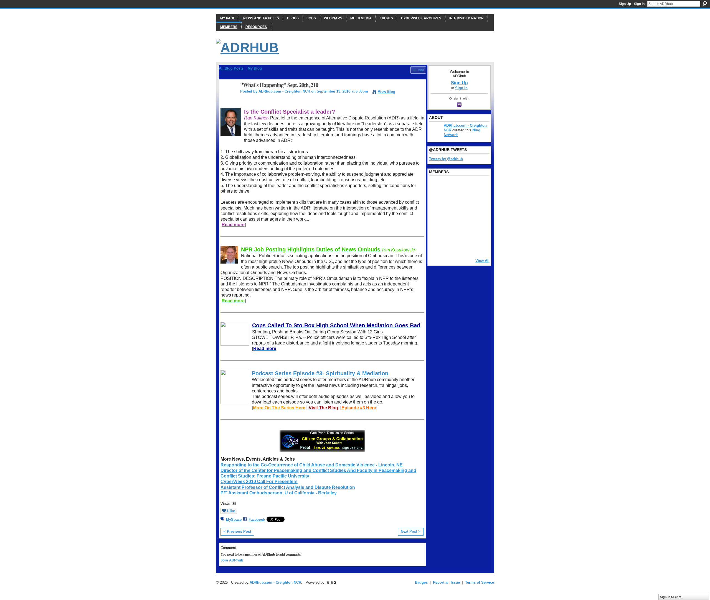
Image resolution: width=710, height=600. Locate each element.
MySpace (234, 519)
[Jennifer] (450, 201)
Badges (421, 582)
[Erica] (435, 231)
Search (705, 3)
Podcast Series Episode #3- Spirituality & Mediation (320, 373)
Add (421, 70)
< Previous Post (237, 531)
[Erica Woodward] (435, 186)
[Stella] (450, 231)
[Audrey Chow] (464, 186)
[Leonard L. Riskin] (435, 201)
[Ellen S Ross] (478, 231)
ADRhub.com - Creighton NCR (284, 91)
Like (231, 511)
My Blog (255, 68)
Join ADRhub (231, 560)
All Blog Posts (231, 68)
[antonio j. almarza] (450, 216)
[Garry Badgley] (478, 186)
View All (482, 261)
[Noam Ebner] (435, 216)
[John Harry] (464, 201)
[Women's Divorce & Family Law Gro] (478, 201)
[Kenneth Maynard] (435, 246)
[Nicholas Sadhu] (464, 231)
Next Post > (410, 531)
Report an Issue (446, 582)
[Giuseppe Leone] (464, 216)
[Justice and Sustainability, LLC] (450, 246)
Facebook (256, 519)
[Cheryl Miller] (478, 246)
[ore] (464, 246)
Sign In (639, 4)
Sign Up (625, 4)
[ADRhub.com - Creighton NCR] (228, 97)
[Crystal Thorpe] (478, 216)
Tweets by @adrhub (446, 159)
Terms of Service (479, 582)
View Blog (386, 92)
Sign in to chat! (671, 597)
